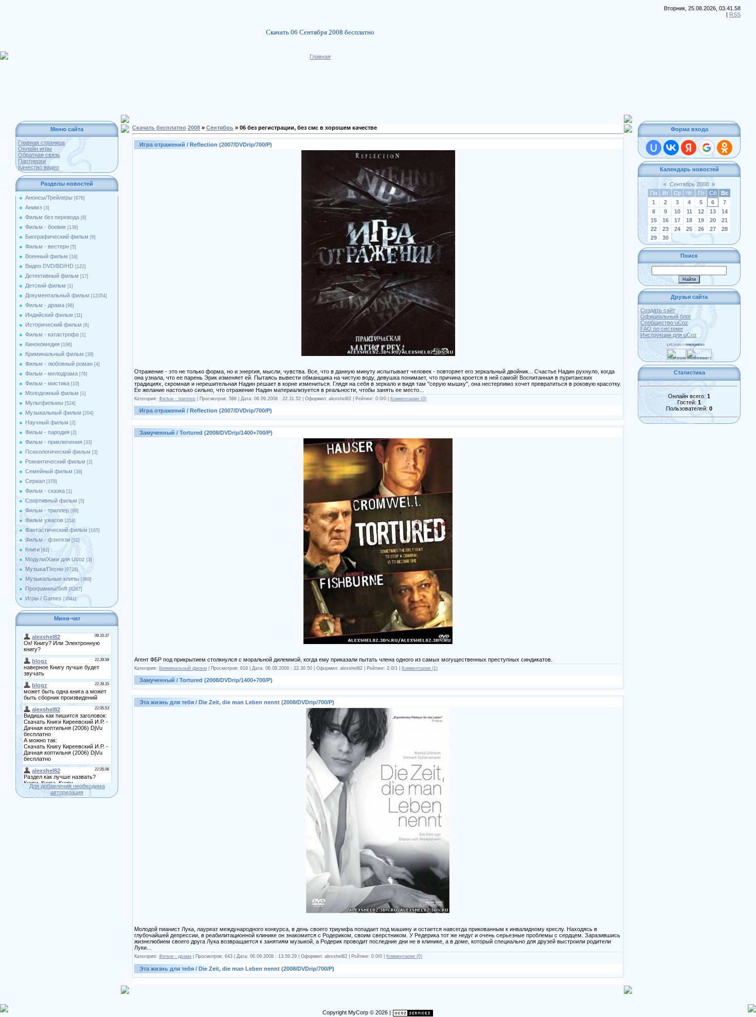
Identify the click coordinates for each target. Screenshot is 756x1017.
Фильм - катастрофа (52, 334)
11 (689, 211)
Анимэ (33, 207)
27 (713, 229)
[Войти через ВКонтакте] (671, 147)
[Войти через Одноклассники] (724, 147)
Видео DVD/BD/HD (49, 266)
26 (701, 229)
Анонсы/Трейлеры (49, 197)
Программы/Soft (46, 588)
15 (654, 220)
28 (725, 229)
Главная (320, 56)
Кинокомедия (42, 344)
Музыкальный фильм (53, 412)
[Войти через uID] (653, 147)
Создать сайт (657, 310)
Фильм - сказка (45, 491)
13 (713, 211)
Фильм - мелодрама (51, 373)
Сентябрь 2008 (689, 184)
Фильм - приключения (53, 442)
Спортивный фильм (51, 500)
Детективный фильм (52, 276)
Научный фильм (46, 422)
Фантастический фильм (56, 530)
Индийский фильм (49, 315)
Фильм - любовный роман (59, 364)
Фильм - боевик (45, 227)
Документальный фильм (57, 295)
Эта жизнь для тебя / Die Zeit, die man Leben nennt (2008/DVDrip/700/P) (236, 702)
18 (689, 220)
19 (701, 220)
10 (677, 211)
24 (677, 229)
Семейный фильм (49, 471)
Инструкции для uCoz (668, 335)
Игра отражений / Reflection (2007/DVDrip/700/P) (205, 144)
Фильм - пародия (47, 432)
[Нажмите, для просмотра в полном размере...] (378, 153)
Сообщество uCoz (664, 322)
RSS (735, 14)
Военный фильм (46, 256)
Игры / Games (43, 598)
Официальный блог (665, 316)
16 (665, 220)
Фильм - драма (44, 305)
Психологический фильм (58, 452)
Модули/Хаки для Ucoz (55, 559)
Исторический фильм (53, 325)
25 (689, 229)
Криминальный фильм (54, 354)
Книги (32, 549)
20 (713, 220)
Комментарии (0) (408, 398)
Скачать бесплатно (159, 127)
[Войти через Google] (706, 147)
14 (725, 211)
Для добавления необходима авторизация (67, 789)
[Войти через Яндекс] (688, 147)
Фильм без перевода (52, 217)
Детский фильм (45, 285)
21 (725, 220)
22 (654, 229)
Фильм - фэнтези (47, 540)
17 (677, 220)
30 (665, 238)
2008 (194, 127)
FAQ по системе (661, 329)
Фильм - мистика (47, 383)
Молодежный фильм (52, 393)
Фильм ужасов (44, 520)
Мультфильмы (44, 403)
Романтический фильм (55, 461)
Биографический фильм (56, 237)
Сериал (35, 481)
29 (654, 238)
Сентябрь (219, 127)
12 (701, 211)
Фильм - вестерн (47, 246)
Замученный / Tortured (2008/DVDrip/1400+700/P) (206, 433)
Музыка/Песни (44, 569)
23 (665, 229)
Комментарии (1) (420, 668)
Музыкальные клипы (52, 579)
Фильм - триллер (47, 510)
